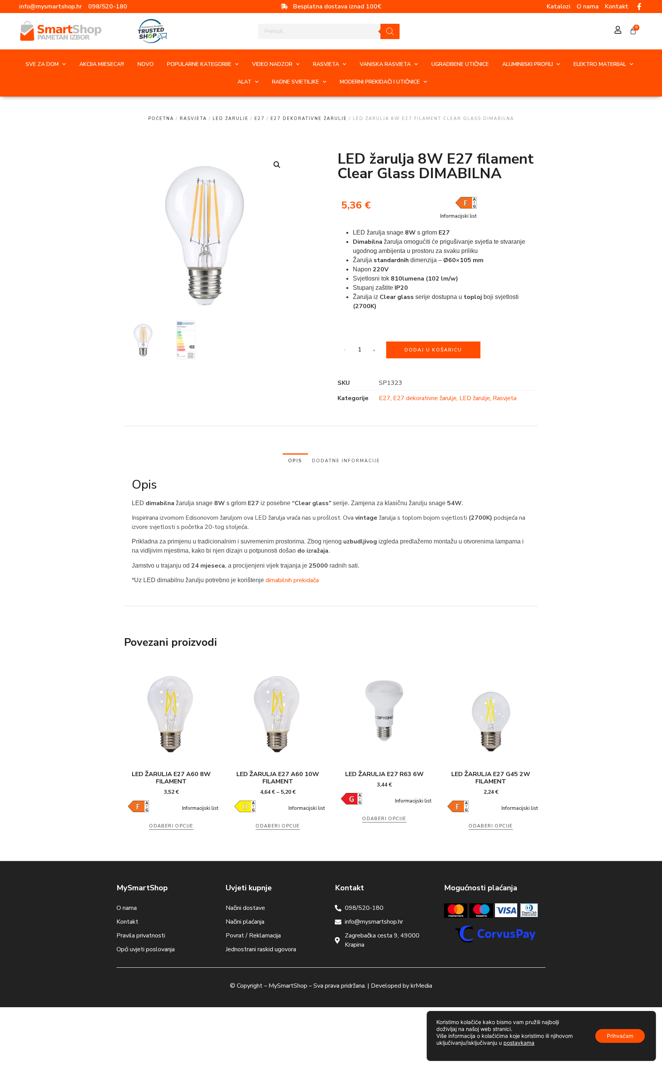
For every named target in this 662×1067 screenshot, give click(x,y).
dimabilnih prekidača (292, 580)
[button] (277, 165)
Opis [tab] (295, 461)
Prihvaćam (620, 1036)
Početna (161, 118)
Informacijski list (458, 216)
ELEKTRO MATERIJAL (600, 64)
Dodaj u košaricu (433, 350)
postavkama (518, 1042)
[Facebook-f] (639, 6)
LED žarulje (231, 118)
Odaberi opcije (171, 826)
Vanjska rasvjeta (385, 64)
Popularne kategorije (199, 64)
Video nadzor (272, 64)
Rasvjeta (326, 64)
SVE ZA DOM (42, 64)
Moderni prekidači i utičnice (380, 81)
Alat (244, 81)
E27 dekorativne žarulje (308, 118)
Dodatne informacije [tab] (346, 461)
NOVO (146, 64)
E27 (259, 118)
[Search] (390, 31)
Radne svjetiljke (295, 81)
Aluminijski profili (527, 64)
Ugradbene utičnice (460, 64)
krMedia (421, 986)
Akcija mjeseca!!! (101, 64)
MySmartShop (288, 986)
